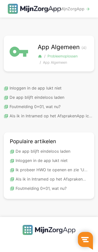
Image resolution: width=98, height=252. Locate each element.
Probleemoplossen (62, 56)
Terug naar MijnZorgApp (64, 9)
